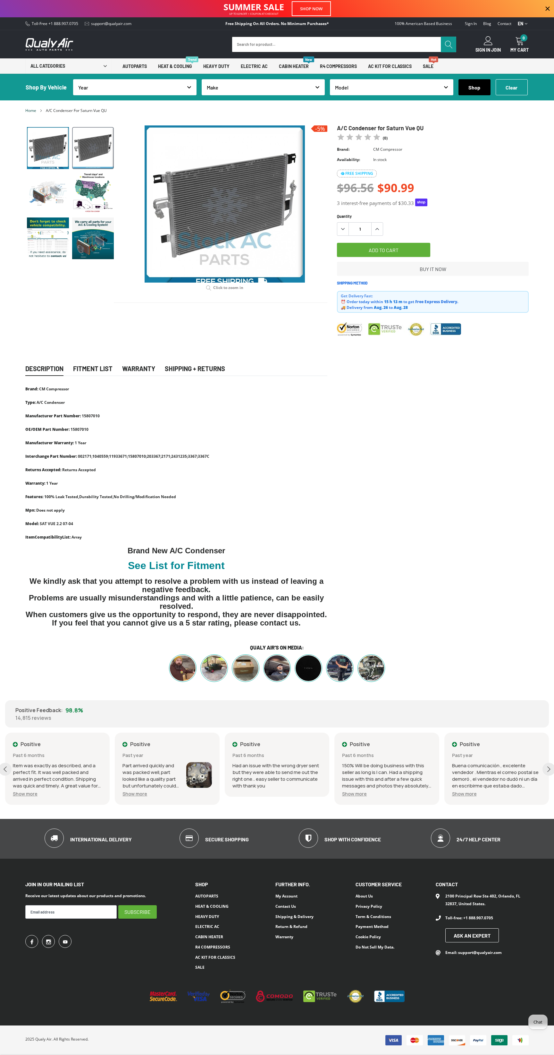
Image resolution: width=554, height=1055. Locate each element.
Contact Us (285, 906)
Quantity (344, 216)
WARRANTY (138, 368)
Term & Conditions (373, 916)
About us (364, 896)
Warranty (284, 937)
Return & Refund (291, 926)
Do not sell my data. (375, 947)
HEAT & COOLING (175, 66)
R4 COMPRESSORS (338, 66)
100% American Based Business (423, 24)
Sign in (471, 24)
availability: (348, 159)
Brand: (343, 149)
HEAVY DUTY (216, 66)
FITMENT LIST (93, 368)
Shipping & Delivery (294, 916)
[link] (48, 148)
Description (44, 368)
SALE (428, 66)
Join (496, 50)
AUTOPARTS (134, 66)
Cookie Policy (368, 937)
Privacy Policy (369, 906)
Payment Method (372, 926)
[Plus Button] (377, 229)
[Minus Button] (343, 229)
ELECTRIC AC (254, 66)
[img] (359, 138)
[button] (25, 793)
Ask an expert (472, 935)
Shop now (311, 9)
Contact (504, 24)
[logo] (49, 44)
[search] (448, 44)
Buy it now (433, 269)
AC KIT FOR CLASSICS (390, 66)
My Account (286, 896)
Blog (487, 24)
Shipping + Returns (195, 368)
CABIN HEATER (294, 66)
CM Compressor (387, 149)
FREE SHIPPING (359, 173)
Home (30, 110)
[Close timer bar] (547, 8)
